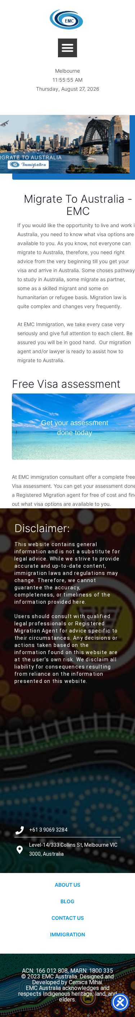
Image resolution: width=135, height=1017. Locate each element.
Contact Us (67, 918)
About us (67, 885)
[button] (67, 48)
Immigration (67, 934)
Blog (67, 901)
